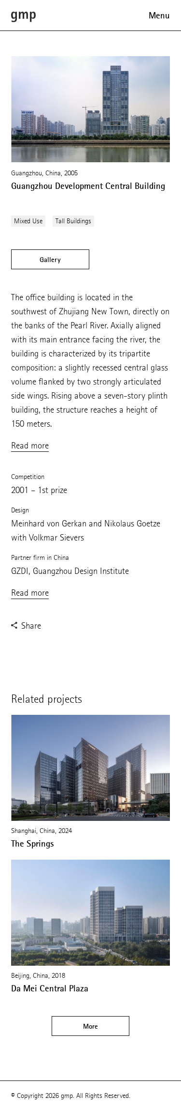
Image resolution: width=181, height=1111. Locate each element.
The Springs (32, 843)
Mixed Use (28, 221)
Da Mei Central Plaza (49, 988)
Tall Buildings (73, 221)
